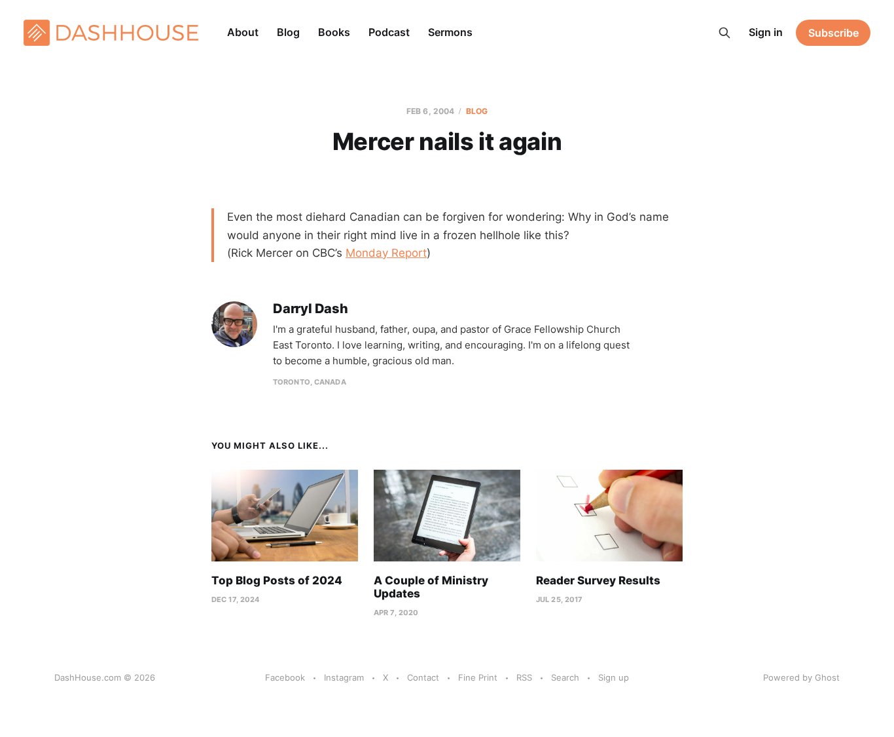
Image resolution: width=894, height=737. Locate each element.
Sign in (766, 32)
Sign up (613, 677)
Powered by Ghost (801, 677)
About (243, 32)
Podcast (389, 32)
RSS (524, 677)
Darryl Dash (310, 308)
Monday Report (386, 252)
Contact (423, 677)
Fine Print (477, 677)
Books (334, 32)
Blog (288, 32)
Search (565, 677)
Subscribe (833, 32)
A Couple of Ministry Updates (431, 587)
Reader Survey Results (598, 580)
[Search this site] (724, 33)
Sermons (450, 32)
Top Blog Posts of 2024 (276, 580)
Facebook (285, 677)
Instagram (344, 677)
